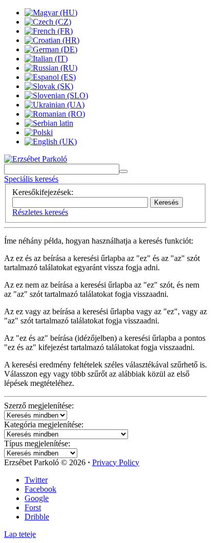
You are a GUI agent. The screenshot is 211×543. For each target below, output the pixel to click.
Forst (33, 507)
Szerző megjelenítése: (39, 405)
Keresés (166, 202)
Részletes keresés (40, 212)
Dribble (37, 516)
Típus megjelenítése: (37, 443)
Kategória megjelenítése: (43, 424)
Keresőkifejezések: (42, 192)
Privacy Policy (115, 462)
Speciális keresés (31, 179)
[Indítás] (123, 171)
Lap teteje (20, 534)
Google (37, 498)
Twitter (36, 479)
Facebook (40, 489)
